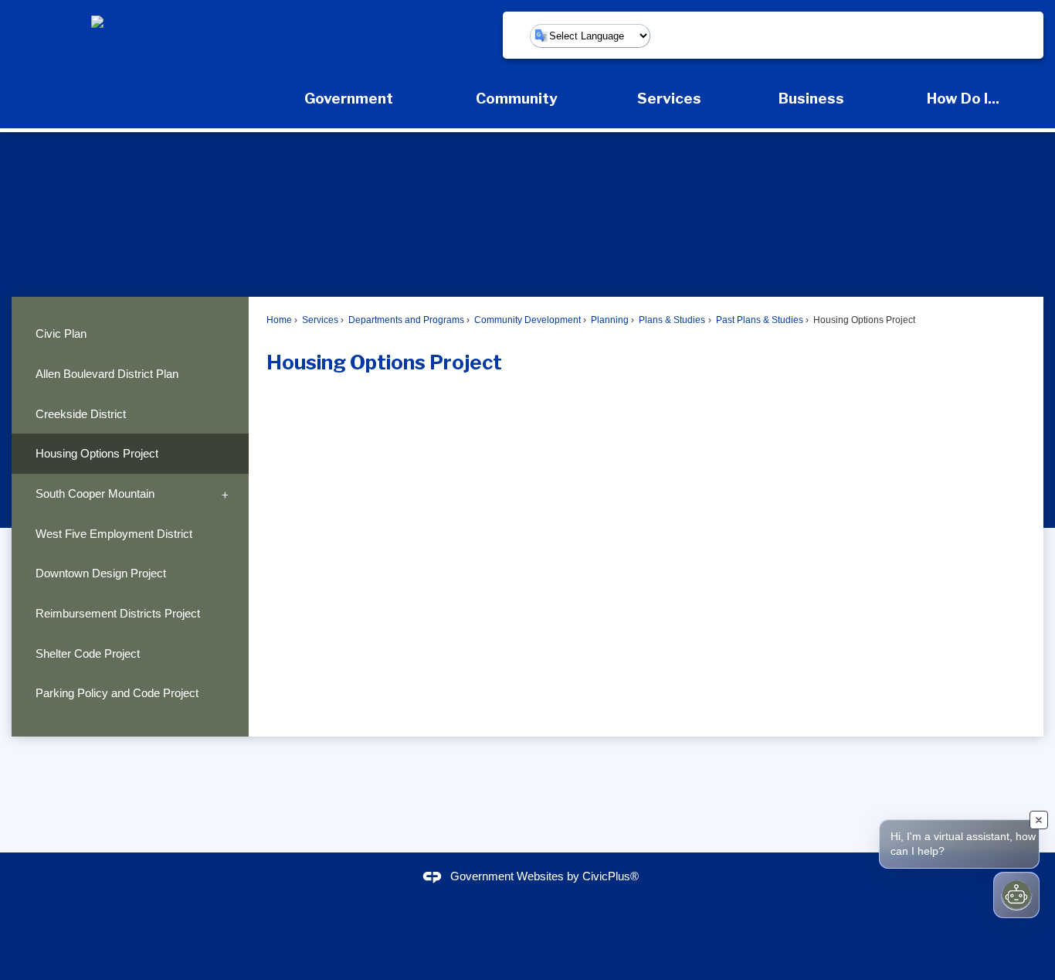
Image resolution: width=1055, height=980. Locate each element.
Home (279, 320)
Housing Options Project (97, 453)
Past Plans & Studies (758, 320)
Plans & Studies (670, 320)
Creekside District (81, 413)
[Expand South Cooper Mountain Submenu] (225, 494)
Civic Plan (61, 333)
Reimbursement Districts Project (118, 613)
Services (319, 320)
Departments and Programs (405, 320)
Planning (609, 320)
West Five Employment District (114, 533)
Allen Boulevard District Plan (107, 373)
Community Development (526, 320)
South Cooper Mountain (95, 493)
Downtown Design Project (101, 573)
